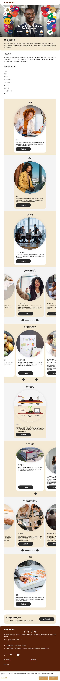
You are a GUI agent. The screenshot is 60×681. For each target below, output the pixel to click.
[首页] (9, 2)
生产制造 (6, 88)
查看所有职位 (46, 619)
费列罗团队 (34, 659)
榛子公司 (6, 85)
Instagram (28, 631)
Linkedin (32, 631)
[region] (30, 676)
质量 (5, 93)
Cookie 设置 (4, 677)
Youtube (35, 631)
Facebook (25, 631)
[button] (22, 320)
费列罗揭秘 (7, 659)
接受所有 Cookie (43, 678)
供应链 (6, 76)
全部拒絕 (53, 678)
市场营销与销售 (8, 91)
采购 (5, 74)
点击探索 (23, 149)
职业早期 (6, 664)
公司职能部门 (7, 82)
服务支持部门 (7, 79)
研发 (5, 71)
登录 (11, 654)
